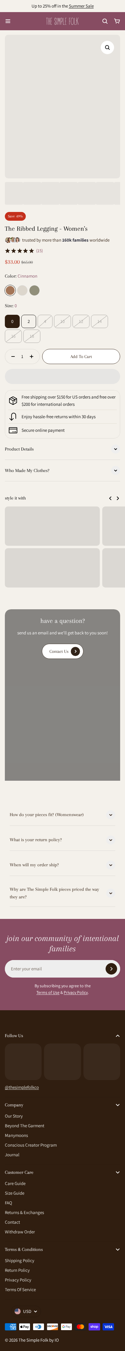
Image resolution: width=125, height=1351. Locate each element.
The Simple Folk (33, 1340)
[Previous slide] (110, 498)
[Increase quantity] (33, 356)
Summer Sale (81, 6)
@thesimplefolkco (22, 1087)
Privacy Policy (76, 992)
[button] (62, 376)
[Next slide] (117, 498)
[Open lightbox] (107, 47)
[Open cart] (117, 21)
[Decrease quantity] (11, 356)
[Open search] (105, 21)
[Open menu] (8, 21)
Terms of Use (47, 992)
